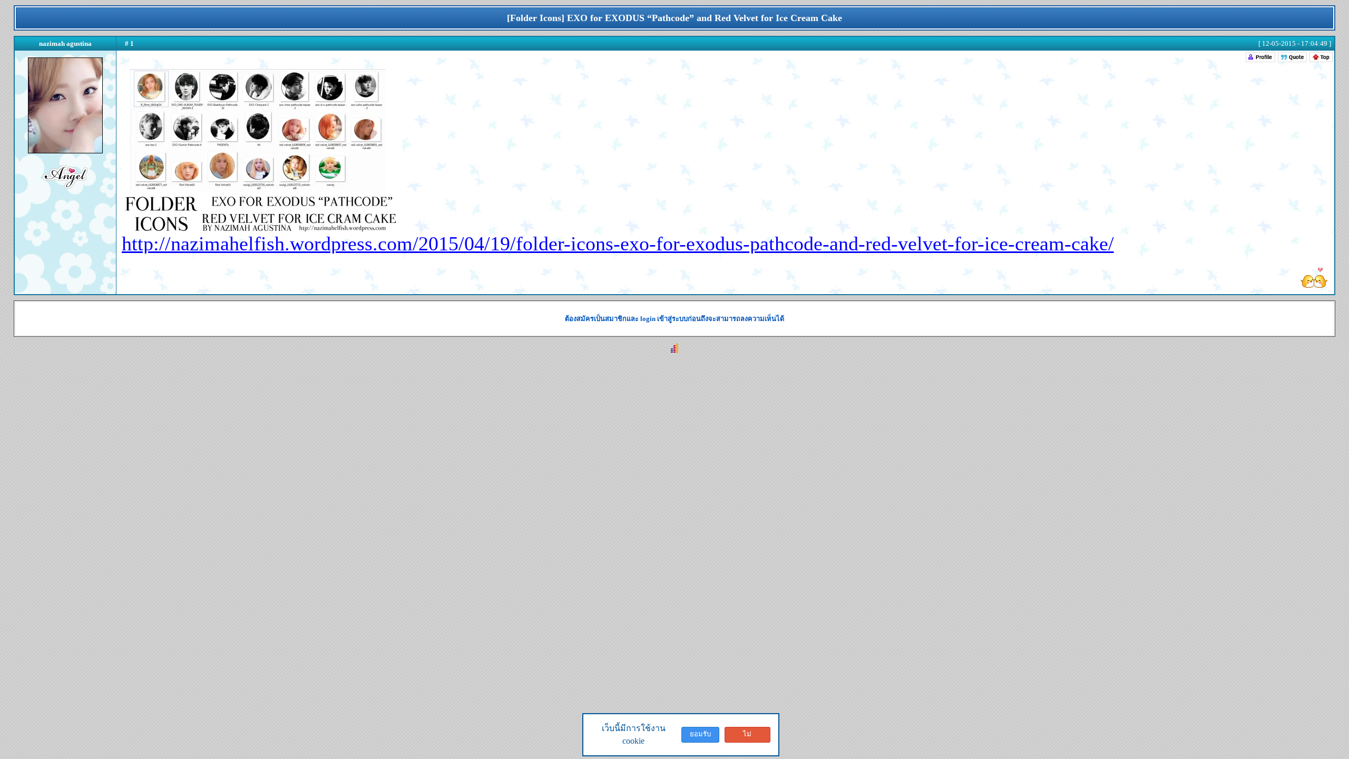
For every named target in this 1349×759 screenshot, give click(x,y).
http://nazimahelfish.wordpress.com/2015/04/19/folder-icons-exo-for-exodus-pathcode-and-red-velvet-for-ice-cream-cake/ (618, 243)
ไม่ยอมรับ (747, 736)
